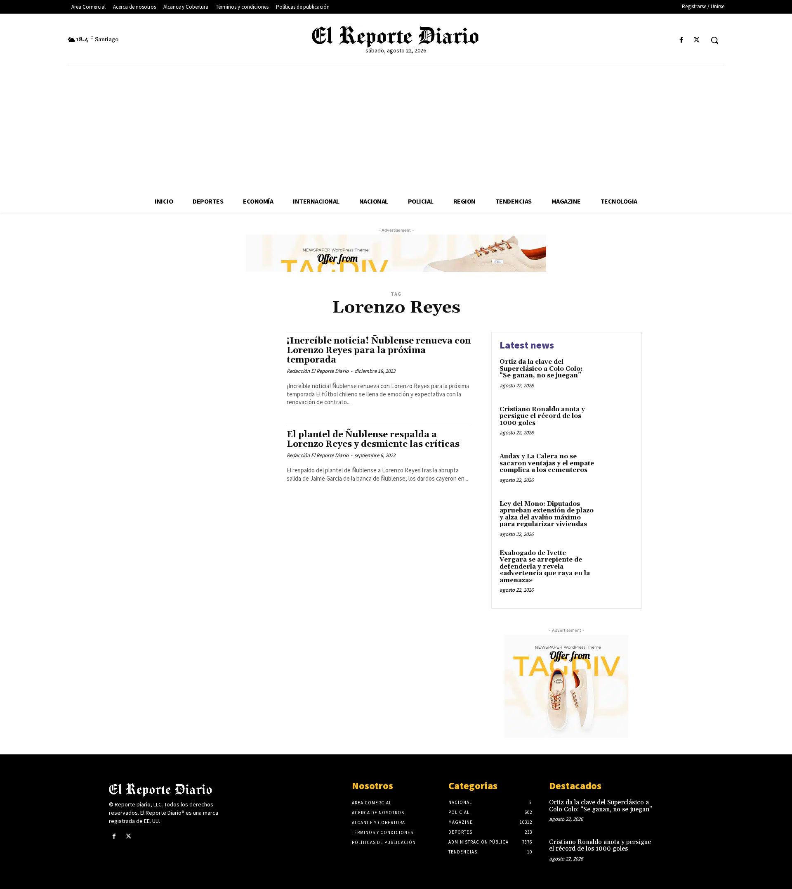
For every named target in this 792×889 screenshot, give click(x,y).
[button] (714, 40)
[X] (696, 40)
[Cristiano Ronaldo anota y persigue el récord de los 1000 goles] (616, 422)
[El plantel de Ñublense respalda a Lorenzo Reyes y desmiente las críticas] (214, 464)
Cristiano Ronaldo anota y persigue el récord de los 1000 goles (542, 416)
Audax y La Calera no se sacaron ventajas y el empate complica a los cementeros (547, 463)
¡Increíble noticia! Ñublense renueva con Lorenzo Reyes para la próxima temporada (379, 350)
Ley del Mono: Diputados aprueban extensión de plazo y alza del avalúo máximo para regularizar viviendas (547, 514)
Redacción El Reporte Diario (318, 371)
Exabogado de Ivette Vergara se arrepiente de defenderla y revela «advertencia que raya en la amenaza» (545, 566)
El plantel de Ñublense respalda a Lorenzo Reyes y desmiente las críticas (373, 439)
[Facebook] (681, 40)
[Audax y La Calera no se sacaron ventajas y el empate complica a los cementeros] (616, 469)
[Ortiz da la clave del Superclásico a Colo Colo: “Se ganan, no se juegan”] (616, 374)
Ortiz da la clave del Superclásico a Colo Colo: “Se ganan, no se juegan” (541, 368)
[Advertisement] (396, 128)
